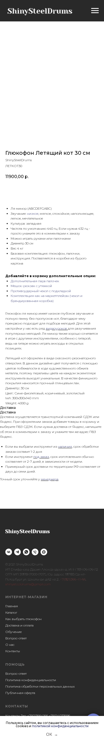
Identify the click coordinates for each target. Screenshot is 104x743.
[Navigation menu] (95, 10)
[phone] (35, 552)
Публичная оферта (20, 693)
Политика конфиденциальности (30, 680)
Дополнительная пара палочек (35, 281)
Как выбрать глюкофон (23, 619)
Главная (11, 606)
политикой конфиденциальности (60, 726)
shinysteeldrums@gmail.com (28, 584)
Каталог (11, 612)
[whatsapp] (26, 552)
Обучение (13, 632)
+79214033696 (59, 716)
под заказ (41, 457)
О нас (9, 645)
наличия (65, 446)
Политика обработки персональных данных (40, 686)
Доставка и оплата (19, 625)
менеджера (49, 479)
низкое (32, 214)
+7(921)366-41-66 (73, 579)
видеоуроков (57, 328)
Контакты (12, 651)
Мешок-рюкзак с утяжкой (31, 286)
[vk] (8, 552)
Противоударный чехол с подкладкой (41, 291)
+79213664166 (37, 716)
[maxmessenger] (44, 552)
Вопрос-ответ (16, 638)
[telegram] (17, 552)
